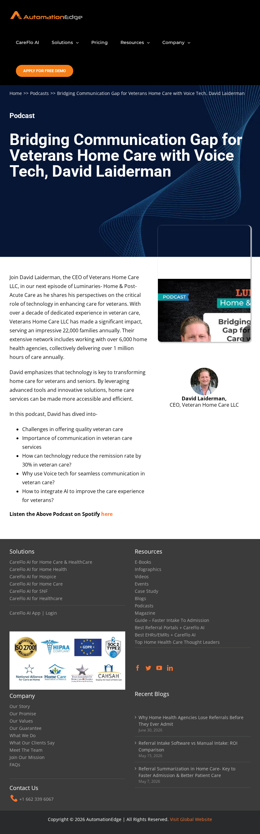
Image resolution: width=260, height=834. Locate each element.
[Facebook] (137, 668)
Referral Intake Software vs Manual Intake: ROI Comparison (188, 746)
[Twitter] (148, 668)
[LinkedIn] (170, 668)
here (107, 514)
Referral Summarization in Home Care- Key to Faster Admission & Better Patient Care (187, 772)
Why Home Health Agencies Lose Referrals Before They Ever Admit (191, 720)
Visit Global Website (191, 819)
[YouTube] (159, 668)
